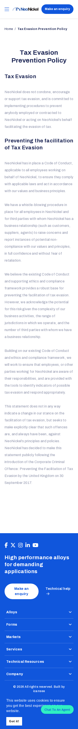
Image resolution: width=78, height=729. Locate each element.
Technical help (58, 588)
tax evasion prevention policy (42, 29)
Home (9, 29)
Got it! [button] (14, 721)
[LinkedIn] (27, 545)
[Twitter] (13, 545)
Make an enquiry (57, 9)
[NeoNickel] (26, 9)
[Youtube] (35, 545)
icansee (39, 691)
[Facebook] (6, 545)
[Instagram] (20, 545)
